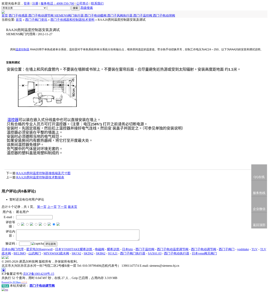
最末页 (72, 206)
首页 (5, 15)
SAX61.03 (154, 253)
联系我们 (97, 3)
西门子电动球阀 (164, 15)
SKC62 (76, 253)
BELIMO (20, 253)
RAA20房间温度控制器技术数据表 (40, 177)
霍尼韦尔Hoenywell (39, 249)
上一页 (52, 206)
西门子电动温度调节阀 (172, 249)
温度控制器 (22, 49)
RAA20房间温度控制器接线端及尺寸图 (43, 173)
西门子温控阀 (143, 15)
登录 (27, 3)
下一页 (62, 206)
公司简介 (82, 3)
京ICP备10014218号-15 (38, 273)
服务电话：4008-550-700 (57, 3)
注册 (35, 3)
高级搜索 (86, 7)
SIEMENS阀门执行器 (69, 15)
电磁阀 (99, 249)
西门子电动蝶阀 (95, 15)
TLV (254, 249)
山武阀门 (34, 253)
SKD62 (88, 253)
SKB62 (100, 253)
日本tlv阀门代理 (13, 249)
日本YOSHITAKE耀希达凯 (73, 249)
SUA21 (113, 253)
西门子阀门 (227, 249)
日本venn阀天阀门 (204, 253)
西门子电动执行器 (176, 253)
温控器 (13, 120)
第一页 (41, 206)
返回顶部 (259, 225)
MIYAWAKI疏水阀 (56, 253)
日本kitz (127, 249)
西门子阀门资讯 (36, 19)
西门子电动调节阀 (41, 15)
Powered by (14, 282)
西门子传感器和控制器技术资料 (72, 19)
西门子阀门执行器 (132, 253)
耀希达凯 (113, 249)
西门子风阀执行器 (120, 15)
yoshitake (243, 249)
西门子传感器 (18, 15)
